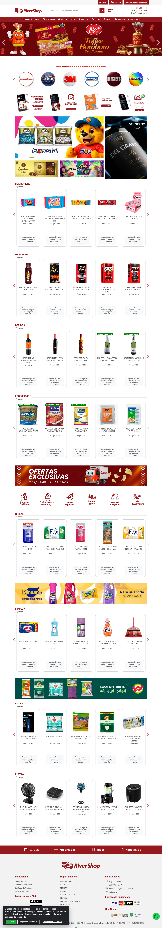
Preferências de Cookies (52, 922)
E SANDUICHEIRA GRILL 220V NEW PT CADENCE (54, 808)
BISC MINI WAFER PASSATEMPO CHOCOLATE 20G (28, 219)
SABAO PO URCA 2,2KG (28, 642)
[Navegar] (4, 43)
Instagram (112, 892)
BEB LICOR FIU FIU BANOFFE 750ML (81, 359)
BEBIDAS (63, 888)
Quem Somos (20, 881)
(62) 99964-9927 (139, 13)
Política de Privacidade (24, 885)
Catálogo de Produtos (23, 888)
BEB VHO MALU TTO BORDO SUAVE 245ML (54, 359)
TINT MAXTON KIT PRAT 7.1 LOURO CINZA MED (107, 548)
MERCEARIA (65, 905)
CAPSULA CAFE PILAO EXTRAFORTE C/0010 (81, 288)
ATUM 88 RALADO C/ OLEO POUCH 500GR (107, 430)
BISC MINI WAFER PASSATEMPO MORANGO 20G (55, 219)
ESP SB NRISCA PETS (54, 736)
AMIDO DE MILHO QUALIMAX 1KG (81, 430)
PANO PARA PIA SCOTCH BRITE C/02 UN (81, 737)
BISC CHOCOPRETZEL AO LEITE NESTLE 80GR (107, 218)
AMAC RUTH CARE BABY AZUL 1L (55, 643)
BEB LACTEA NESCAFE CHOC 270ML (28, 288)
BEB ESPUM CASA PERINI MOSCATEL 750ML (107, 359)
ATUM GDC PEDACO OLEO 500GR (133, 430)
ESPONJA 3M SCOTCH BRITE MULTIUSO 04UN (107, 737)
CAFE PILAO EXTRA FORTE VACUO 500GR (133, 288)
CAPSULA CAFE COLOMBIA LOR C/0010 (54, 288)
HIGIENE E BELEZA (67, 895)
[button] (57, 66)
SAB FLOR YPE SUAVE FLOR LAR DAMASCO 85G (133, 549)
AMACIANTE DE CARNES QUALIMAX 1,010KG (54, 430)
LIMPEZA (63, 898)
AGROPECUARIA (66, 881)
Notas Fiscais (133, 849)
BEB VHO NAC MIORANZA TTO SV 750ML (28, 360)
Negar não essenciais (28, 922)
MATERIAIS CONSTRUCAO (70, 901)
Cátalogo (34, 849)
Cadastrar (117, 2)
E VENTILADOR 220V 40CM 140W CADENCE (28, 808)
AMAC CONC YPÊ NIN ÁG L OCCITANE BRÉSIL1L (107, 643)
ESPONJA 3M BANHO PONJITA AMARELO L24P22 (133, 738)
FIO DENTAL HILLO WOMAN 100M (81, 548)
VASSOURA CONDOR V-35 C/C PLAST (133, 643)
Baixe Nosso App (22, 891)
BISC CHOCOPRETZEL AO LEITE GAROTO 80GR (81, 218)
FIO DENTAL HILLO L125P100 (28, 548)
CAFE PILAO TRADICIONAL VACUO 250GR (107, 289)
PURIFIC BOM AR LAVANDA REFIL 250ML (81, 643)
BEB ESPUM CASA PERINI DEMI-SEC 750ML (134, 359)
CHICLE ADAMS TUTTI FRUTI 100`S (133, 218)
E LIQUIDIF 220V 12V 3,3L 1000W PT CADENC (107, 808)
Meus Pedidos (67, 849)
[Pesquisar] (102, 10)
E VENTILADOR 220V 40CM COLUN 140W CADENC (81, 809)
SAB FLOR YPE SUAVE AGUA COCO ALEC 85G (55, 548)
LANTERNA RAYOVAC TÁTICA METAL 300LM (28, 737)
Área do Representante (137, 2)
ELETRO (63, 891)
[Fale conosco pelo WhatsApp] (156, 916)
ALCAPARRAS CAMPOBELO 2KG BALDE (28, 430)
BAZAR (63, 885)
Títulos (100, 849)
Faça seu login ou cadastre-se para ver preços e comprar (28, 240)
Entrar (104, 2)
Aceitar (11, 922)
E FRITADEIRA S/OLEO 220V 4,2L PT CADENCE (133, 808)
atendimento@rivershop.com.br (120, 889)
